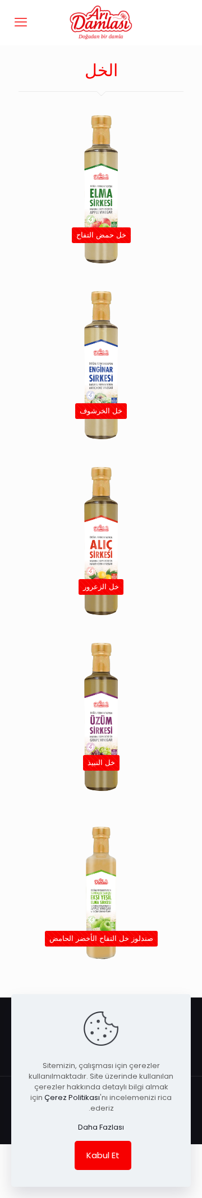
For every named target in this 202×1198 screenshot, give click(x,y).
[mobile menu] (20, 22)
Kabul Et (103, 1155)
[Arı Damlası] (101, 22)
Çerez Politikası (72, 1097)
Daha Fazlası (101, 1127)
